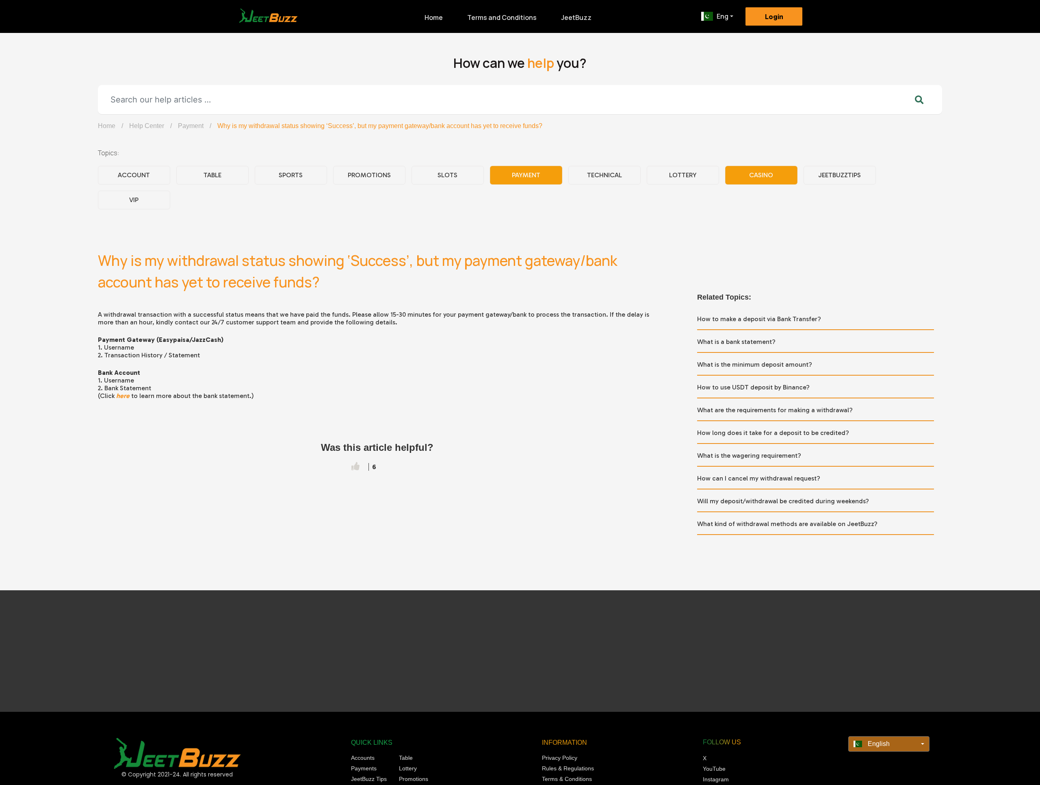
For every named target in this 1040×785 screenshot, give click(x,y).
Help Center (146, 125)
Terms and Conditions (502, 17)
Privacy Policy (559, 758)
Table (212, 175)
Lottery (682, 175)
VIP (134, 200)
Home (434, 17)
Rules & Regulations (568, 768)
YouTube (714, 768)
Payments (364, 768)
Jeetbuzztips (839, 175)
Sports (291, 175)
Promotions (369, 175)
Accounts (363, 758)
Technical (604, 175)
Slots (447, 175)
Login (774, 16)
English (878, 743)
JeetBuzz (576, 17)
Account (134, 175)
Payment (191, 125)
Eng (722, 16)
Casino (761, 175)
